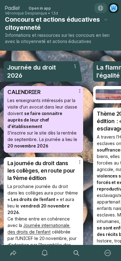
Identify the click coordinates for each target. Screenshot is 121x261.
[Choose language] (100, 8)
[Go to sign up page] (114, 8)
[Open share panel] (13, 253)
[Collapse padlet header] (106, 19)
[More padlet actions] (108, 253)
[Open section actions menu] (75, 66)
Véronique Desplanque (26, 13)
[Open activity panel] (45, 253)
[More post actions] (75, 93)
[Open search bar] (76, 253)
